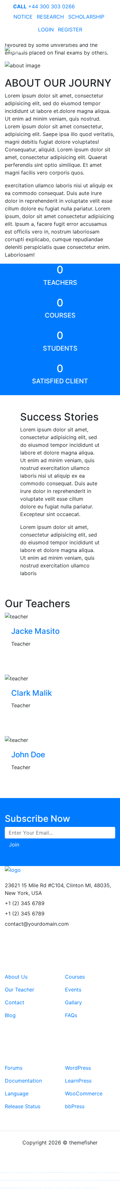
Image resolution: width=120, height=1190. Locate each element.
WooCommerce (83, 1093)
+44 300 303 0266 (44, 6)
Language (16, 1093)
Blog (10, 1015)
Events (73, 989)
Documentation (23, 1080)
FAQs (71, 1015)
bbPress (74, 1106)
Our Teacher (19, 989)
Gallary (73, 1002)
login (46, 29)
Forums (13, 1068)
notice (23, 16)
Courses (75, 976)
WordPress (78, 1068)
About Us (16, 976)
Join (14, 844)
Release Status (22, 1106)
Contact (14, 1002)
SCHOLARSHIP (86, 16)
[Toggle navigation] (106, 50)
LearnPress (78, 1080)
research (50, 16)
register (70, 29)
